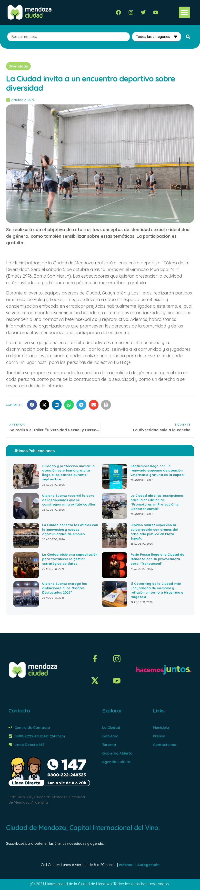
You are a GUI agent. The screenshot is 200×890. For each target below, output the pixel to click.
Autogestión (148, 864)
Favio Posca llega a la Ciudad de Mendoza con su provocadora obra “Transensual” (157, 558)
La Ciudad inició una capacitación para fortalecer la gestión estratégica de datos (70, 558)
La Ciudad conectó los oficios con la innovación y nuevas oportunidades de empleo (70, 529)
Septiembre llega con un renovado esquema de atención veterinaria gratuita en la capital (157, 470)
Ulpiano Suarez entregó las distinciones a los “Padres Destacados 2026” (64, 588)
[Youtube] (155, 12)
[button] (184, 12)
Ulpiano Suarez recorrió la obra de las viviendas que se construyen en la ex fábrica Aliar (69, 500)
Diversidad (18, 66)
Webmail (126, 864)
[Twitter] (143, 12)
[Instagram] (130, 12)
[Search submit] (188, 36)
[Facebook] (118, 12)
